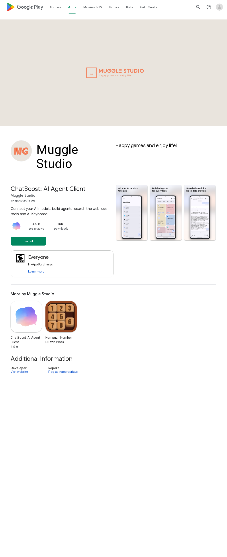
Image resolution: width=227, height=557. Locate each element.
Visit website (19, 372)
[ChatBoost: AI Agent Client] (113, 235)
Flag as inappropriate (63, 372)
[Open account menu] (219, 7)
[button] (131, 212)
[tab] (55, 7)
